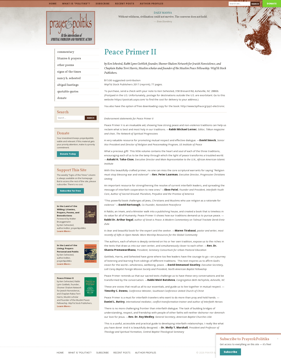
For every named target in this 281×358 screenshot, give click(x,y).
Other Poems (65, 65)
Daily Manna (163, 13)
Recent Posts (124, 3)
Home (53, 3)
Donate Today (68, 153)
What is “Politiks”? (76, 3)
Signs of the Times (69, 72)
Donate (272, 3)
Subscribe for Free (70, 190)
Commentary (65, 52)
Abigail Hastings (68, 85)
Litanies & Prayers (69, 59)
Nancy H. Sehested (69, 78)
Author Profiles (151, 3)
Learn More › (64, 231)
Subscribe (103, 3)
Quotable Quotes (67, 92)
